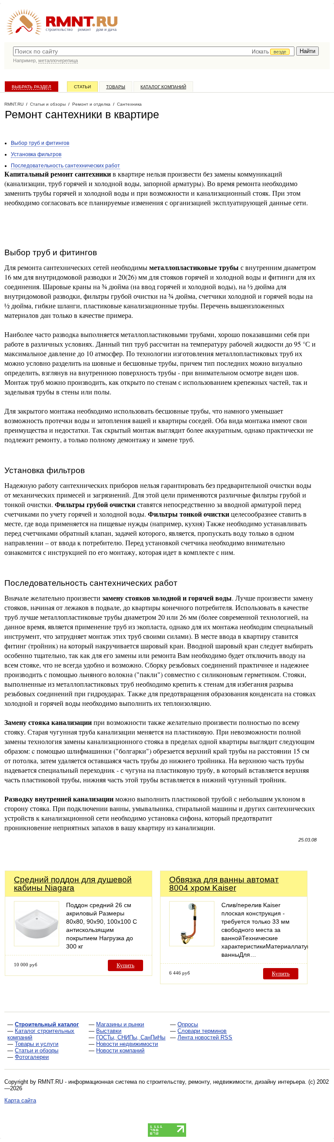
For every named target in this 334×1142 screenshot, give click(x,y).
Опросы (187, 1024)
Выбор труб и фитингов (40, 143)
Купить (125, 965)
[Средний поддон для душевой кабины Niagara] (36, 944)
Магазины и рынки (120, 1024)
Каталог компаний (163, 86)
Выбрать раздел (31, 86)
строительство (59, 29)
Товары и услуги (36, 1044)
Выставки (108, 1031)
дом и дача (106, 29)
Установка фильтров (36, 154)
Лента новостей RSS (204, 1037)
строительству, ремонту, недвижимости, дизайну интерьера (226, 1082)
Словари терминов (202, 1031)
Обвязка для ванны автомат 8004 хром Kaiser (224, 883)
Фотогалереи (32, 1057)
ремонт (84, 29)
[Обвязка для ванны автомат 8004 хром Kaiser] (192, 944)
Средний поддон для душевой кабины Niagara (73, 883)
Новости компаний (120, 1050)
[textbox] (153, 51)
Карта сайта (20, 1100)
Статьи (82, 86)
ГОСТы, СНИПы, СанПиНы (130, 1037)
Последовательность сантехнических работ (65, 166)
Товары (115, 86)
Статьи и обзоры (36, 1050)
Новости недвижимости (127, 1044)
